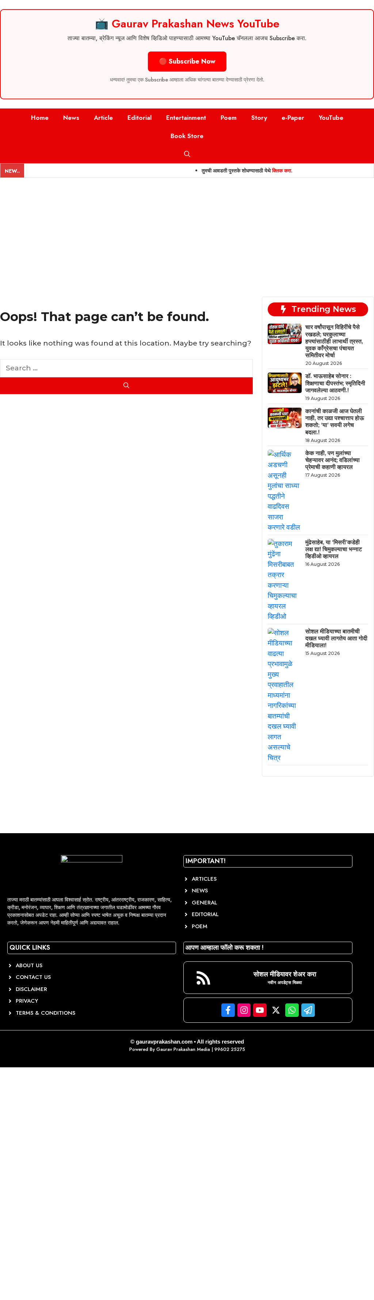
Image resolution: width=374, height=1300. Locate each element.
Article (103, 117)
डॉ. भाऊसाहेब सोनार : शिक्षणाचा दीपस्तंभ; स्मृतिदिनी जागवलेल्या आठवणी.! (335, 383)
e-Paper (293, 117)
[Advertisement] (187, 233)
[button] (187, 154)
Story (259, 117)
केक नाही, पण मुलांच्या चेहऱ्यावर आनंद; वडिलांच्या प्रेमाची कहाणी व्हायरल (332, 460)
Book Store (187, 135)
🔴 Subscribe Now (187, 61)
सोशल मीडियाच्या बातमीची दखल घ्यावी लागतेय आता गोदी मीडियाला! (336, 638)
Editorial (139, 117)
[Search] (126, 385)
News (71, 117)
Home (40, 117)
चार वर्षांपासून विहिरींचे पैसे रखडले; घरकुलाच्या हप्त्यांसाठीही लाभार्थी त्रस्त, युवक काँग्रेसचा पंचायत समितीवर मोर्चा (334, 341)
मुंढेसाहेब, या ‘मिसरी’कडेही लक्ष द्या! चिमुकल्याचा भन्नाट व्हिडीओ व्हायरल (333, 549)
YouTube (331, 117)
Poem (229, 117)
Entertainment (186, 117)
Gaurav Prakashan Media (183, 1049)
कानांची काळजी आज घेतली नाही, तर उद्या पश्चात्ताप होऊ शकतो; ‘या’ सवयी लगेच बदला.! (334, 422)
